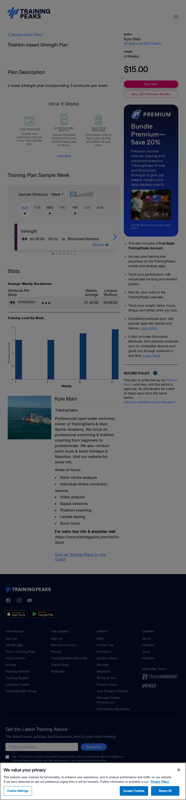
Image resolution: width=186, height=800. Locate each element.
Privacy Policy (160, 781)
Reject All (165, 791)
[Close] (179, 770)
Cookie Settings (17, 791)
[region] (93, 781)
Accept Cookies (134, 791)
